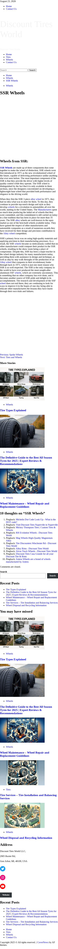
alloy (17, 220)
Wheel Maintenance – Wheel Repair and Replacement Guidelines (24, 505)
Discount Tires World (10, 49)
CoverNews (42, 942)
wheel (3, 283)
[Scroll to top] (1, 947)
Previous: (11, 354)
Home (9, 6)
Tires (8, 57)
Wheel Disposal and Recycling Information (26, 605)
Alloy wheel (9, 233)
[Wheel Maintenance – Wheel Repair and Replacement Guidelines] (22, 493)
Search (3, 571)
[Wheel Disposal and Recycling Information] (22, 827)
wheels (11, 207)
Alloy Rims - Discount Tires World (32, 548)
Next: (11, 357)
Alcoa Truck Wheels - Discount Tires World (36, 551)
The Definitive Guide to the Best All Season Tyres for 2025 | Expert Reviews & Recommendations (26, 461)
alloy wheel (36, 199)
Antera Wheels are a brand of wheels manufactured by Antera (28, 560)
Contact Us (11, 9)
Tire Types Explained (13, 410)
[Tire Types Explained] (22, 399)
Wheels (9, 59)
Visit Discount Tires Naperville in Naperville (37, 525)
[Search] (1, 67)
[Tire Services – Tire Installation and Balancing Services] (22, 784)
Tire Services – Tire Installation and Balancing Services (32, 602)
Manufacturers (44, 209)
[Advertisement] (29, 127)
